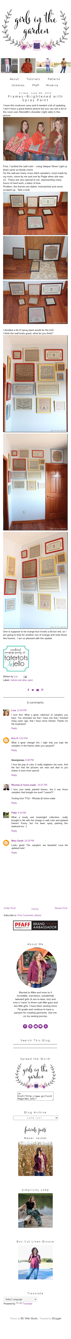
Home (35, 909)
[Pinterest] (25, 1026)
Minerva (52, 85)
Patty (14, 813)
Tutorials (33, 79)
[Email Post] (25, 676)
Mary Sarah (17, 841)
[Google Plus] (40, 1026)
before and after (19, 680)
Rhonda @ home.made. (24, 785)
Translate (27, 1304)
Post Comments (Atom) (29, 915)
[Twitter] (46, 1026)
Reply (14, 728)
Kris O (14, 738)
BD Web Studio (29, 1318)
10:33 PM (29, 841)
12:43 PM (22, 710)
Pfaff (35, 85)
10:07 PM (42, 785)
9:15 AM (22, 813)
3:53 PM (23, 738)
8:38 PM (29, 760)
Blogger (56, 1318)
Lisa (13, 710)
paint (30, 680)
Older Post (10, 908)
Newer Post (61, 908)
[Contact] (36, 1026)
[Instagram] (30, 1026)
